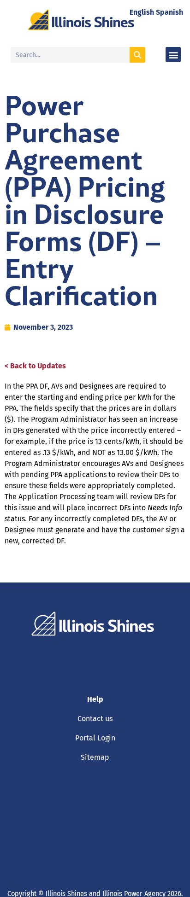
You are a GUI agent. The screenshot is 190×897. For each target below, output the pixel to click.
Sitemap (95, 757)
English (142, 12)
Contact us (95, 718)
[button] (173, 54)
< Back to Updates (35, 365)
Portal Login (95, 738)
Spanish (169, 12)
